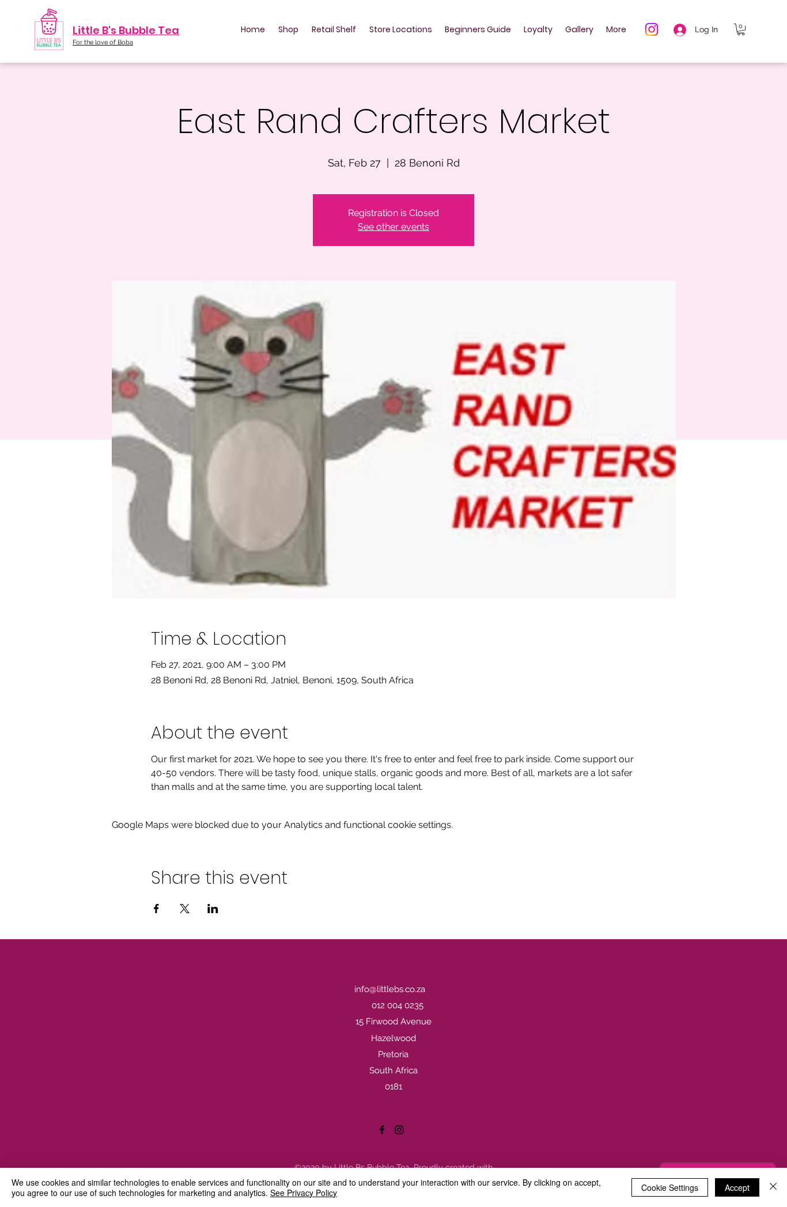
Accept (737, 1187)
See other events (393, 226)
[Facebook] (382, 1130)
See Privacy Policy (303, 1192)
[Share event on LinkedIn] (212, 908)
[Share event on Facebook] (156, 908)
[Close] (773, 1187)
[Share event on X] (184, 908)
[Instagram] (651, 29)
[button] (741, 29)
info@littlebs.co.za (389, 989)
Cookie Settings (669, 1187)
